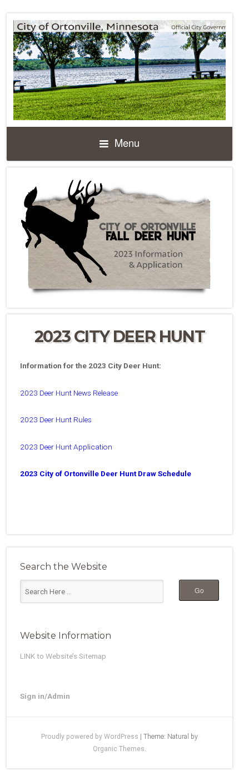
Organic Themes (119, 749)
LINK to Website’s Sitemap (63, 655)
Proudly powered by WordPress (89, 737)
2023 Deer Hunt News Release (69, 392)
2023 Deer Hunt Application (67, 446)
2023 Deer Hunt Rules (56, 419)
